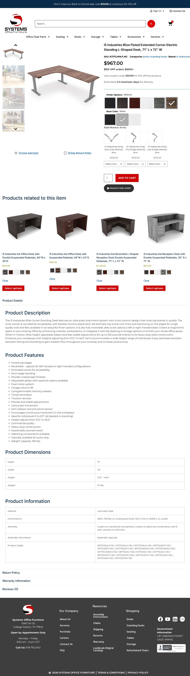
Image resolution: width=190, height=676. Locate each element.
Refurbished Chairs (138, 650)
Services (155, 36)
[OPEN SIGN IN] (163, 11)
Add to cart (127, 178)
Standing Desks (158, 56)
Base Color (112, 111)
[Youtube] (168, 619)
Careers (64, 638)
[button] (15, 45)
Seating (60, 36)
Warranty (98, 641)
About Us (65, 619)
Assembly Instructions (100, 615)
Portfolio (65, 631)
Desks (78, 36)
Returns (98, 635)
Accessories (134, 36)
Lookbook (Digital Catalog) (103, 649)
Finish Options (114, 95)
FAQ (62, 650)
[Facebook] (160, 619)
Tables (114, 36)
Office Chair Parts (36, 36)
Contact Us (66, 644)
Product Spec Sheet (120, 188)
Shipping (98, 629)
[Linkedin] (175, 619)
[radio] (110, 103)
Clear (5, 280)
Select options (13, 288)
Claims (96, 623)
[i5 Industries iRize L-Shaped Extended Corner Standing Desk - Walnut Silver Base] (63, 81)
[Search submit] (151, 24)
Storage (95, 36)
